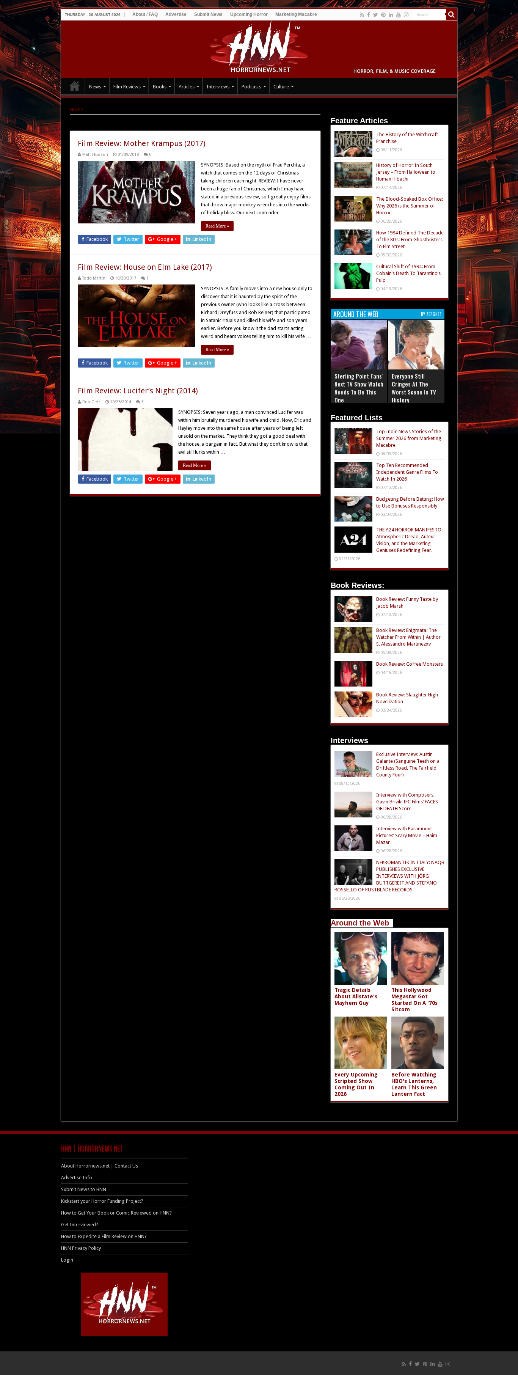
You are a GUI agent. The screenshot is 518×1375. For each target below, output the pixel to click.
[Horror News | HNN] (259, 48)
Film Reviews (127, 87)
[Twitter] (375, 14)
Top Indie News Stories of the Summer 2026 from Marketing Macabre (408, 438)
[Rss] (362, 14)
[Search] (451, 14)
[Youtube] (399, 14)
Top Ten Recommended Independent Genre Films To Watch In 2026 (407, 472)
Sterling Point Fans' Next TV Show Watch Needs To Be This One (358, 388)
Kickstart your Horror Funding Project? (102, 1201)
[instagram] (406, 14)
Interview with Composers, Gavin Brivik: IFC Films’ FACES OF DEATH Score (407, 801)
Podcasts (251, 87)
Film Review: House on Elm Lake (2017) (145, 267)
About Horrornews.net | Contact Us (99, 1166)
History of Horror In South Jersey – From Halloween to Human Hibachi (405, 172)
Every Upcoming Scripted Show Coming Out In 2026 (356, 1084)
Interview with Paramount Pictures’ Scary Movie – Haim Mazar (406, 835)
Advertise (176, 14)
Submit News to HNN (83, 1189)
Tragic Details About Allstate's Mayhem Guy (355, 996)
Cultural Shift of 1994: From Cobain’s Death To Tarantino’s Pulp (408, 273)
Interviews (218, 87)
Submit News (208, 14)
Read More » (217, 226)
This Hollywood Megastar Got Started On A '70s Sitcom (414, 999)
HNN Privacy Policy (81, 1248)
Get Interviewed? (79, 1224)
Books (159, 87)
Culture (281, 87)
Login (67, 1260)
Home (76, 109)
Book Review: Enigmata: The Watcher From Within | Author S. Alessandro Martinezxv (408, 637)
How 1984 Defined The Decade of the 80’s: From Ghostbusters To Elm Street (410, 239)
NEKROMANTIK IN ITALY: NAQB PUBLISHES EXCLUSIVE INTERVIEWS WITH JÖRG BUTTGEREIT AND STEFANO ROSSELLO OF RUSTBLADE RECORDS (389, 876)
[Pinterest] (383, 14)
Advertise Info (76, 1177)
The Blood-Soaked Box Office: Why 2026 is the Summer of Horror (409, 205)
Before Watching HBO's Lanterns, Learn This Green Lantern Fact (414, 1084)
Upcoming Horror (249, 14)
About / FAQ (145, 14)
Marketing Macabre (296, 14)
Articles (187, 87)
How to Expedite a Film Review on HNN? (104, 1236)
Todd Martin (93, 278)
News (95, 87)
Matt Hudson (95, 154)
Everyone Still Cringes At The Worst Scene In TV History (414, 388)
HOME (75, 86)
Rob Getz (91, 401)
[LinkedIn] (391, 14)
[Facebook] (368, 14)
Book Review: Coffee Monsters (409, 664)
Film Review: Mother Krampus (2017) (142, 143)
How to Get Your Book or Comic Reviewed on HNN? (116, 1213)
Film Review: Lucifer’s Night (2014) (138, 390)
